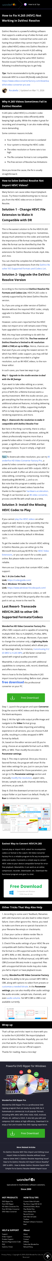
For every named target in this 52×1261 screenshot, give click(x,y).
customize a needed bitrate (15, 986)
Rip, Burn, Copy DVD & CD (32, 1204)
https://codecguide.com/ (19, 580)
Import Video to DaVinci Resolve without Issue (26, 1155)
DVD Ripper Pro (7, 1201)
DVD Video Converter (9, 1212)
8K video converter (38, 495)
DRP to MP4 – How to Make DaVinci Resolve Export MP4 (26, 1165)
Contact (26, 1239)
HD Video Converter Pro (10, 1206)
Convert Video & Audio (31, 1201)
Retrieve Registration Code (11, 1242)
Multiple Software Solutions (33, 1222)
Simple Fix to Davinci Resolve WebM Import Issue (26, 1168)
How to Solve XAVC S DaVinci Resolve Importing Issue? (26, 1158)
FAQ (3, 1244)
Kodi (25, 1224)
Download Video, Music (31, 1206)
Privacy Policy (6, 1254)
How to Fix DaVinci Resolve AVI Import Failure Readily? (26, 1162)
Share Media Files (29, 1212)
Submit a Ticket (7, 1247)
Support (5, 1234)
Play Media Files (29, 1209)
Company (26, 1237)
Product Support (7, 1239)
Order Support (7, 1237)
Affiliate (26, 1242)
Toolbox (26, 1219)
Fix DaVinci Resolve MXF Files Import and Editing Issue (26, 1152)
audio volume (13, 998)
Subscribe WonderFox (31, 1244)
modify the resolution (21, 777)
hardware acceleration (37, 491)
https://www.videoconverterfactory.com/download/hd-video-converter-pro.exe (25, 82)
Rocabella (13, 90)
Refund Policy (28, 1247)
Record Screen (28, 1214)
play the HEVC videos (25, 519)
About (25, 1234)
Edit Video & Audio (29, 1217)
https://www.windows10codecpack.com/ (27, 587)
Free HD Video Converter (11, 1209)
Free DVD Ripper (8, 1204)
